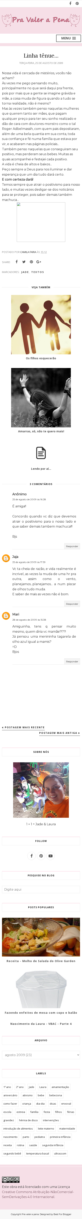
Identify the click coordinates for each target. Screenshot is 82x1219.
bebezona (55, 1095)
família (34, 1112)
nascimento (10, 1137)
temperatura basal (37, 1153)
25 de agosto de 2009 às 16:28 (29, 499)
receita (7, 1145)
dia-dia (40, 1103)
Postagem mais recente (25, 727)
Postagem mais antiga (58, 733)
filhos (58, 1112)
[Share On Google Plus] (38, 262)
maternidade (67, 1128)
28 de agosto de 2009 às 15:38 (29, 619)
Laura (42, 1087)
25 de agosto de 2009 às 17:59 (29, 562)
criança (26, 1103)
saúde (33, 1145)
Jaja (15, 557)
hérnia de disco (28, 1120)
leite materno (46, 1128)
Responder (72, 546)
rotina (20, 1145)
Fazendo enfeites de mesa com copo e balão (41, 1013)
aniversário (10, 1095)
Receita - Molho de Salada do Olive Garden (41, 961)
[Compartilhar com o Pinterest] (31, 262)
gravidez (8, 1120)
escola (7, 1112)
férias (70, 1112)
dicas (53, 1103)
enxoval (66, 1103)
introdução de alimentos (18, 1128)
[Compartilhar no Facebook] (16, 262)
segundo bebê (12, 1153)
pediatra (39, 1137)
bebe (41, 1095)
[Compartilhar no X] (24, 262)
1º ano (7, 1087)
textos (37, 272)
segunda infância (52, 1145)
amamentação (60, 1087)
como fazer (10, 1103)
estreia (21, 1112)
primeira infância (60, 1137)
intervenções (51, 1120)
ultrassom (60, 1153)
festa (47, 1112)
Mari (15, 614)
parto (26, 1137)
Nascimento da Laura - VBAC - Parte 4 (41, 1024)
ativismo (27, 1095)
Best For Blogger (62, 1214)
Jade (25, 272)
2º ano (20, 1087)
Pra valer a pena (30, 1214)
